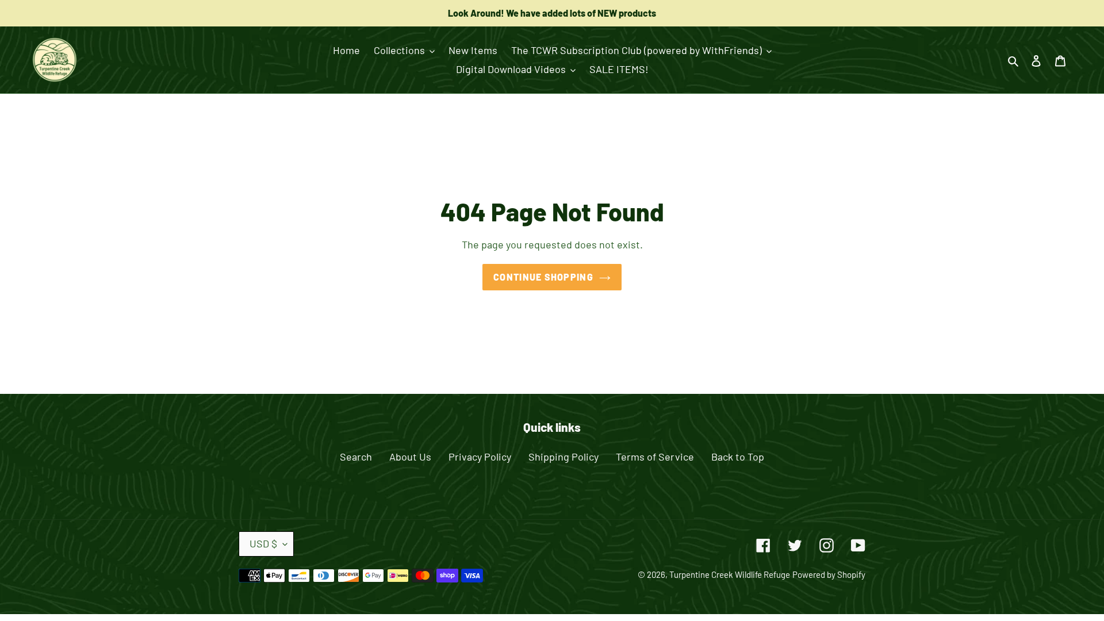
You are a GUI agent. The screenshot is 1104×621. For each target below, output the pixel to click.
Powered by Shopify (828, 574)
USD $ (263, 543)
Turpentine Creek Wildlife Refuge (729, 574)
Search (356, 456)
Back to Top (737, 456)
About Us (410, 456)
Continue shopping (543, 276)
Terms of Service (655, 456)
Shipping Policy (563, 456)
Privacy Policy (479, 456)
